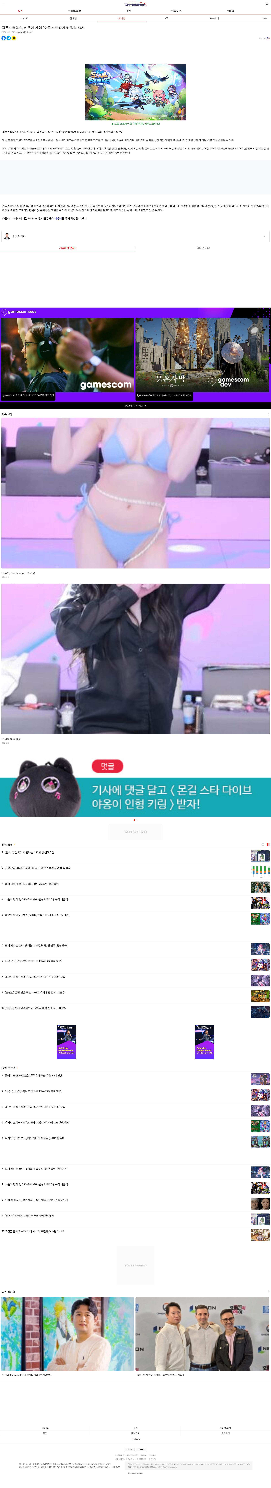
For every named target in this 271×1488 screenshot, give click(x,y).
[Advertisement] (135, 50)
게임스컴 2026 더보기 (134, 405)
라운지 (58, 218)
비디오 (24, 18)
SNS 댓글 (203, 248)
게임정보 (176, 11)
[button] (134, 820)
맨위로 (137, 1439)
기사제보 (131, 1459)
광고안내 (143, 1455)
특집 (128, 11)
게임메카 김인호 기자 (24, 32)
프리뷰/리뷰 (74, 11)
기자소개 (152, 1459)
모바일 (230, 11)
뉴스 (20, 11)
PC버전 (141, 1449)
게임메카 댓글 (67, 248)
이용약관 (118, 1455)
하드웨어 (214, 18)
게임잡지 (135, 1433)
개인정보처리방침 (131, 1455)
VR (166, 18)
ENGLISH (262, 38)
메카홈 (45, 1428)
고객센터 (152, 1455)
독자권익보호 (141, 1459)
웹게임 (73, 18)
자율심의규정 (120, 1459)
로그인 (129, 1449)
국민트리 (225, 1433)
